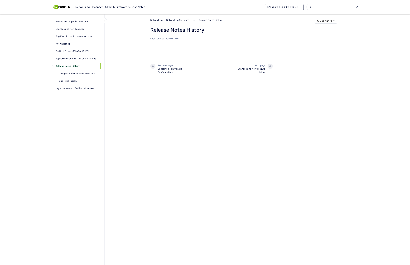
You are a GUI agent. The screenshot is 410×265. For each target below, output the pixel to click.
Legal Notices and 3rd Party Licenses (75, 88)
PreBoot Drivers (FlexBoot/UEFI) (72, 51)
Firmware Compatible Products (72, 21)
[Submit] (310, 7)
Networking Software (177, 20)
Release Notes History (67, 66)
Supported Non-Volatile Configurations (76, 58)
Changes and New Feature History (77, 73)
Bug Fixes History (68, 80)
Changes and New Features (70, 28)
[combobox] (328, 7)
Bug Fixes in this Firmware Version (74, 36)
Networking (82, 7)
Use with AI (326, 20)
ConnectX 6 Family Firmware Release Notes (118, 7)
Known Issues (63, 43)
